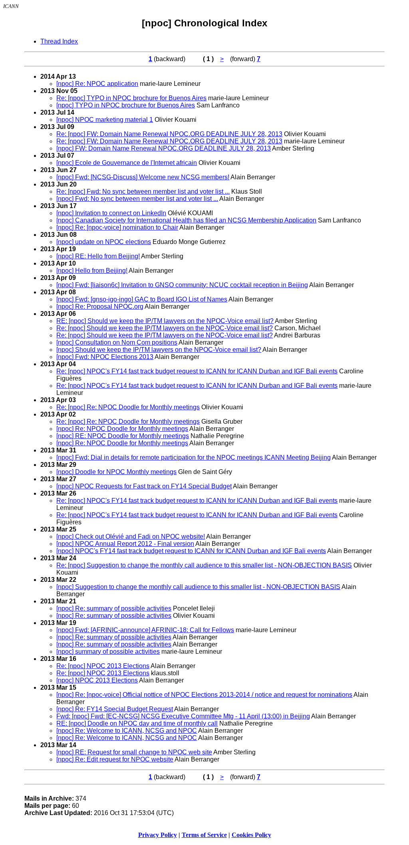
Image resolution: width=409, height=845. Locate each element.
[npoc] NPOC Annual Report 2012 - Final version (125, 543)
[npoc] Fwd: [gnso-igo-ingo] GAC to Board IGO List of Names (141, 299)
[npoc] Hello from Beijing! (91, 270)
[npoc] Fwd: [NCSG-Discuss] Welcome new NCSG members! (142, 177)
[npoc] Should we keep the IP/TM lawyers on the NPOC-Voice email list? (158, 349)
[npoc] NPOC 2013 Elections (97, 680)
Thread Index (59, 41)
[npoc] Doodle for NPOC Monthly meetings (116, 471)
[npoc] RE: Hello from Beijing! (98, 256)
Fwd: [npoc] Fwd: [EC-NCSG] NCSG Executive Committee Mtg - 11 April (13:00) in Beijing (183, 716)
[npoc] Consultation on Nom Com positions (116, 342)
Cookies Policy (251, 834)
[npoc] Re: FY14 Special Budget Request (114, 709)
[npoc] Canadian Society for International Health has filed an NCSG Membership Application (186, 220)
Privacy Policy (157, 834)
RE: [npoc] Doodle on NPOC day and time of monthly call (137, 723)
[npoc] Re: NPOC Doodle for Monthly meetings (122, 428)
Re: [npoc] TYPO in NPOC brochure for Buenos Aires (131, 98)
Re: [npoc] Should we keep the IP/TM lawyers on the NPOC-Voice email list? (164, 328)
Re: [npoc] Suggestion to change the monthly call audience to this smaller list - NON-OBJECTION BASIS (204, 565)
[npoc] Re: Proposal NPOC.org (99, 306)
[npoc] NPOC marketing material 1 (104, 119)
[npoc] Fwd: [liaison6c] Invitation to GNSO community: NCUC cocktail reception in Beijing (182, 285)
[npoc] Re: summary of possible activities (113, 608)
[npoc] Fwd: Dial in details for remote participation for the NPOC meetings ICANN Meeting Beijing (193, 457)
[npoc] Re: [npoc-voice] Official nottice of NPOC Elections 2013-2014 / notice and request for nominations (204, 694)
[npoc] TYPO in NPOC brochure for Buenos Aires (125, 105)
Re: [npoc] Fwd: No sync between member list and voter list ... (143, 191)
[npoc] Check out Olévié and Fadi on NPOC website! (130, 536)
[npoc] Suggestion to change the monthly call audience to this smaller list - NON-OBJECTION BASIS (198, 586)
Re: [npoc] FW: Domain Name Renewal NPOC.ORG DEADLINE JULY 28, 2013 (169, 134)
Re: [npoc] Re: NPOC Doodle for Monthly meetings (128, 407)
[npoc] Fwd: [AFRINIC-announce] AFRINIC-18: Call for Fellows (145, 630)
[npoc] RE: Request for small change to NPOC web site (134, 752)
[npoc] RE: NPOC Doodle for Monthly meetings (122, 435)
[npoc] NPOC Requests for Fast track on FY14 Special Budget (144, 486)
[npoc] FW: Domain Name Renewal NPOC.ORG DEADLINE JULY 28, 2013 (163, 148)
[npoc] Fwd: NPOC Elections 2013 (104, 356)
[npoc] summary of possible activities (108, 651)
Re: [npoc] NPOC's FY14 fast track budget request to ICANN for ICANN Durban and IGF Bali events (197, 371)
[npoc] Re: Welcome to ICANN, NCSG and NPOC (126, 730)
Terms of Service (204, 834)
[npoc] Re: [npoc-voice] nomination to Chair (117, 227)
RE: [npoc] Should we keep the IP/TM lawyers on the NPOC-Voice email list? (165, 320)
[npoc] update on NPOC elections (103, 241)
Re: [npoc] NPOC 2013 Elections (102, 666)
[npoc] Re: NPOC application (97, 83)
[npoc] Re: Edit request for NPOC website (114, 759)
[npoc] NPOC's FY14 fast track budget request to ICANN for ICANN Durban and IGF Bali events (191, 550)
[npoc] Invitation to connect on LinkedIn (111, 213)
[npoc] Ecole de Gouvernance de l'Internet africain (126, 162)
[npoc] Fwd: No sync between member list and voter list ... (137, 198)
